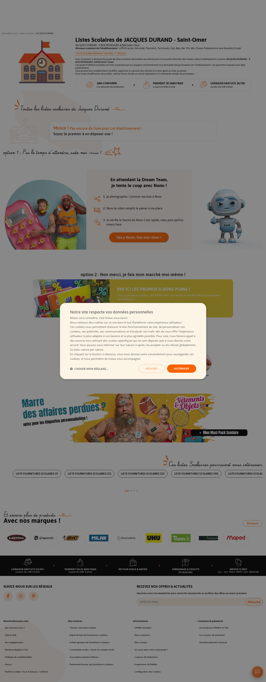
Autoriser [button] (181, 368)
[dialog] (133, 341)
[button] (89, 369)
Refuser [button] (151, 368)
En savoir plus (150, 358)
